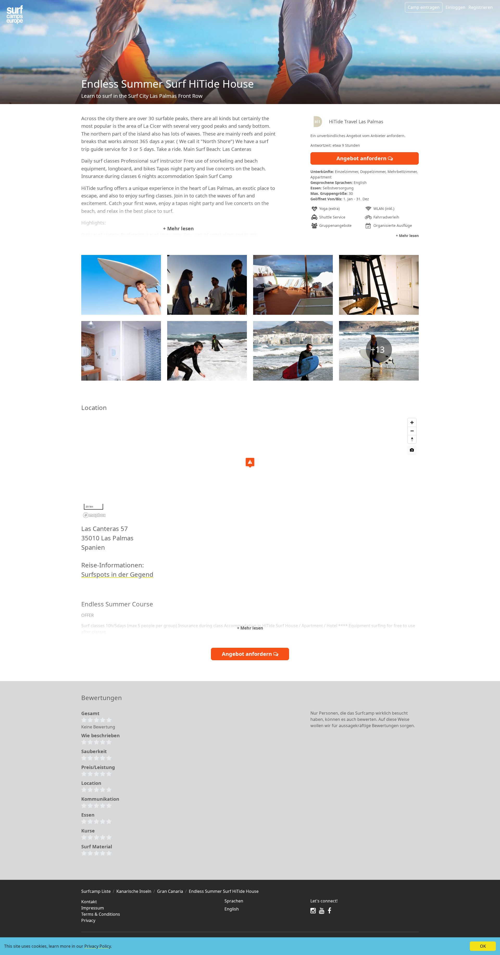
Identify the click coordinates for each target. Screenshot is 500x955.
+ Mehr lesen (178, 228)
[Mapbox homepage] (94, 515)
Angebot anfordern (362, 158)
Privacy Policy (97, 946)
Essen (88, 815)
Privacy (88, 920)
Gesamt (90, 713)
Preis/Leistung (98, 767)
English (231, 909)
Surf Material (96, 846)
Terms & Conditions (100, 914)
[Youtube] (321, 910)
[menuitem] (264, 909)
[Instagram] (313, 910)
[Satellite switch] (412, 450)
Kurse (88, 831)
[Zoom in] (412, 422)
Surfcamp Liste (96, 891)
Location (91, 783)
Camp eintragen (424, 7)
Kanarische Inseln (133, 891)
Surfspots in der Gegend (117, 574)
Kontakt (89, 902)
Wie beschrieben (100, 735)
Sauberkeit (94, 751)
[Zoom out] (412, 431)
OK (483, 946)
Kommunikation (100, 799)
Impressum (92, 908)
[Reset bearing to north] (412, 439)
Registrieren (480, 7)
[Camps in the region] (15, 14)
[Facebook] (329, 910)
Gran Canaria (170, 891)
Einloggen (455, 7)
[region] (250, 468)
